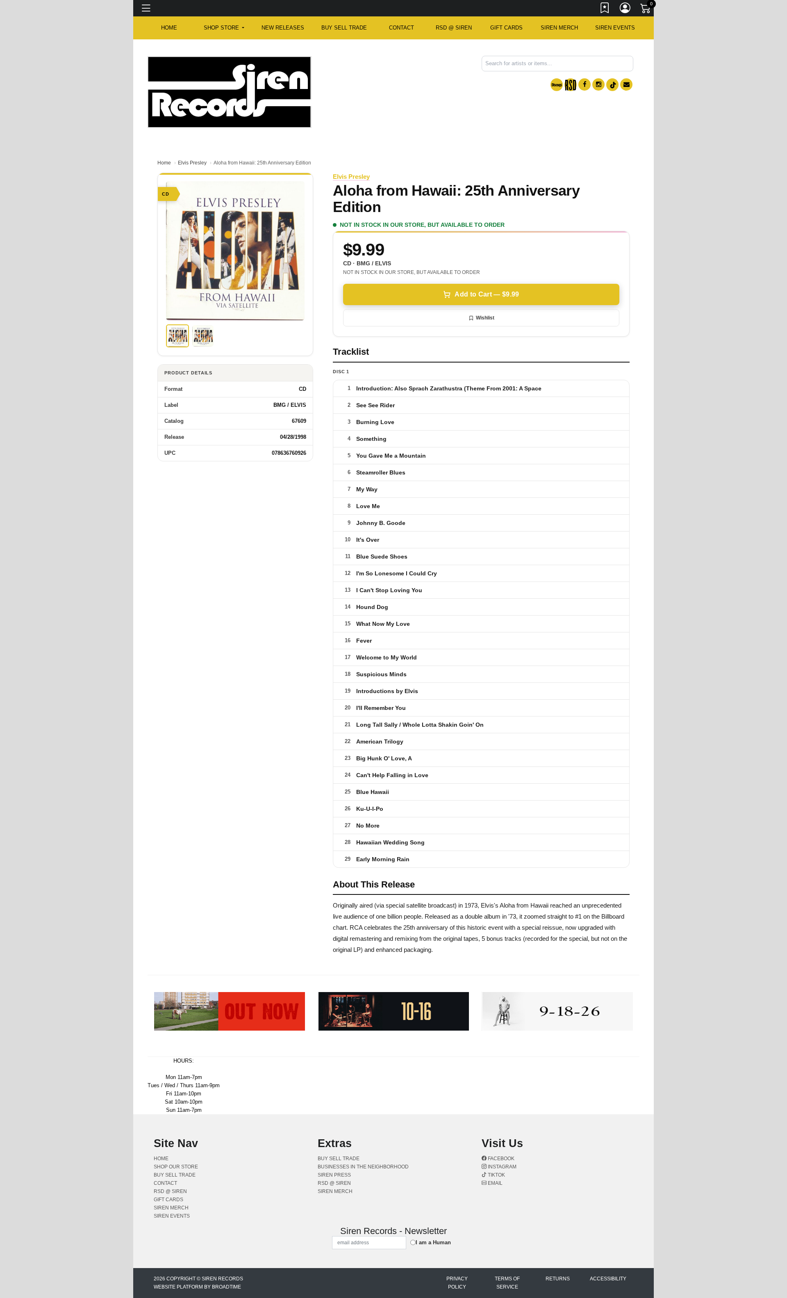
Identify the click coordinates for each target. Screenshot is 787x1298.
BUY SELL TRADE (344, 28)
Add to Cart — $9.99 (487, 294)
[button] (224, 28)
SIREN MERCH (559, 28)
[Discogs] (557, 85)
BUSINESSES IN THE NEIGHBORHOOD (363, 1167)
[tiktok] (612, 85)
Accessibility (608, 1279)
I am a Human (433, 1242)
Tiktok (496, 1175)
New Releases (283, 28)
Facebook (500, 1158)
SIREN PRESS (334, 1175)
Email (495, 1183)
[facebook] (584, 84)
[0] (646, 10)
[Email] (626, 84)
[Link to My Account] (625, 9)
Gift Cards (506, 28)
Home (164, 163)
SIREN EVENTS (615, 28)
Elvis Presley (192, 163)
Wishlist (485, 318)
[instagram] (598, 84)
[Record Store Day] (571, 85)
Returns (558, 1279)
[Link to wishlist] (605, 9)
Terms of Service (507, 1283)
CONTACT (401, 28)
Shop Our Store (176, 1167)
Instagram (501, 1167)
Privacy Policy (457, 1283)
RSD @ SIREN (454, 28)
